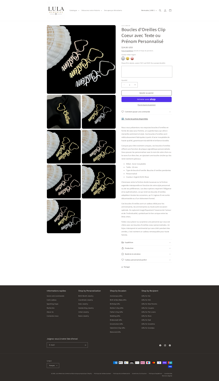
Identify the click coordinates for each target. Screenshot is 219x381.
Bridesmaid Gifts (116, 320)
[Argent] (123, 58)
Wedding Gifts (115, 316)
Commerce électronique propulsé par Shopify (78, 373)
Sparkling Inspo (52, 304)
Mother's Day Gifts (116, 308)
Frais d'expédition (127, 51)
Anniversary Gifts (116, 296)
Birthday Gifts (115, 304)
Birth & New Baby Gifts (118, 300)
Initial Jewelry (83, 312)
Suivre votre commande (55, 296)
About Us (50, 312)
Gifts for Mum (147, 316)
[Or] (127, 58)
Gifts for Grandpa (148, 328)
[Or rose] (132, 58)
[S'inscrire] (85, 345)
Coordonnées (168, 373)
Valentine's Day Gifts (117, 328)
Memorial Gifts (115, 332)
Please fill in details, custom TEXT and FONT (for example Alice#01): (143, 63)
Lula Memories (60, 373)
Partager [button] (127, 267)
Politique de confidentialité (121, 373)
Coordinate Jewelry (85, 300)
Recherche (50, 308)
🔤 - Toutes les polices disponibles (134, 119)
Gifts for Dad (146, 320)
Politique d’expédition (155, 373)
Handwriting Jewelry (86, 308)
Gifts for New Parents (149, 304)
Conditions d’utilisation (139, 373)
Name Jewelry (83, 316)
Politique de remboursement (102, 373)
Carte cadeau (51, 300)
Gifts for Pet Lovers (149, 312)
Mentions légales (167, 375)
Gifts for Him (146, 300)
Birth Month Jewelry (85, 296)
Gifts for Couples (148, 308)
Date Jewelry (83, 304)
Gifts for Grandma (148, 324)
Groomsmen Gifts (116, 324)
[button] (74, 10)
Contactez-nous (52, 316)
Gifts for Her (146, 296)
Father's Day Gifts (116, 312)
